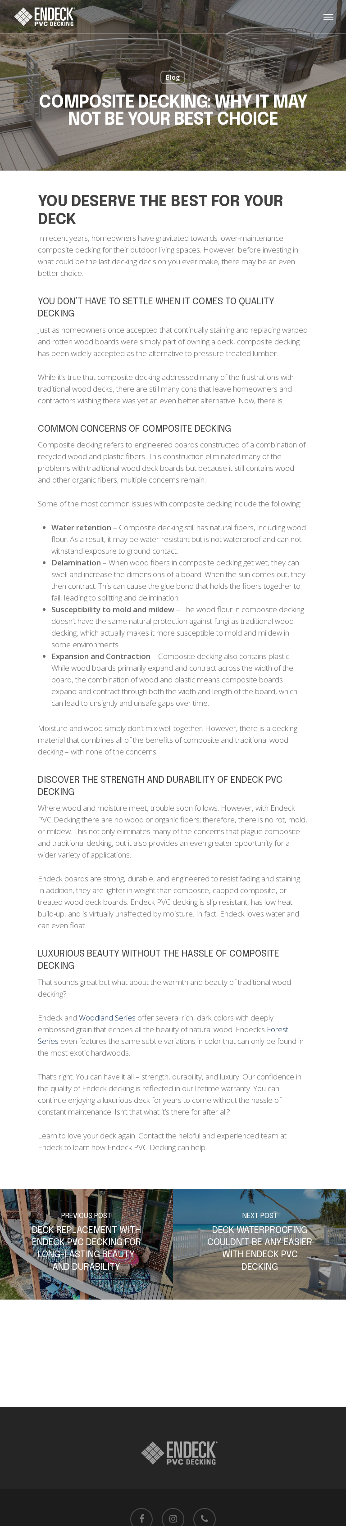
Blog (173, 77)
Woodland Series (107, 1017)
